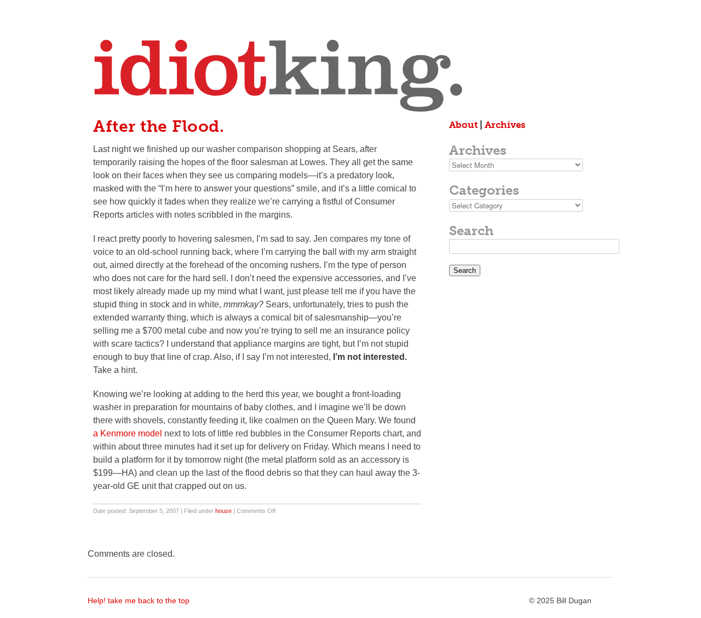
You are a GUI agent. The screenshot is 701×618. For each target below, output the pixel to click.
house (223, 511)
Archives (505, 124)
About (463, 124)
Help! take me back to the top (138, 600)
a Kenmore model (127, 433)
